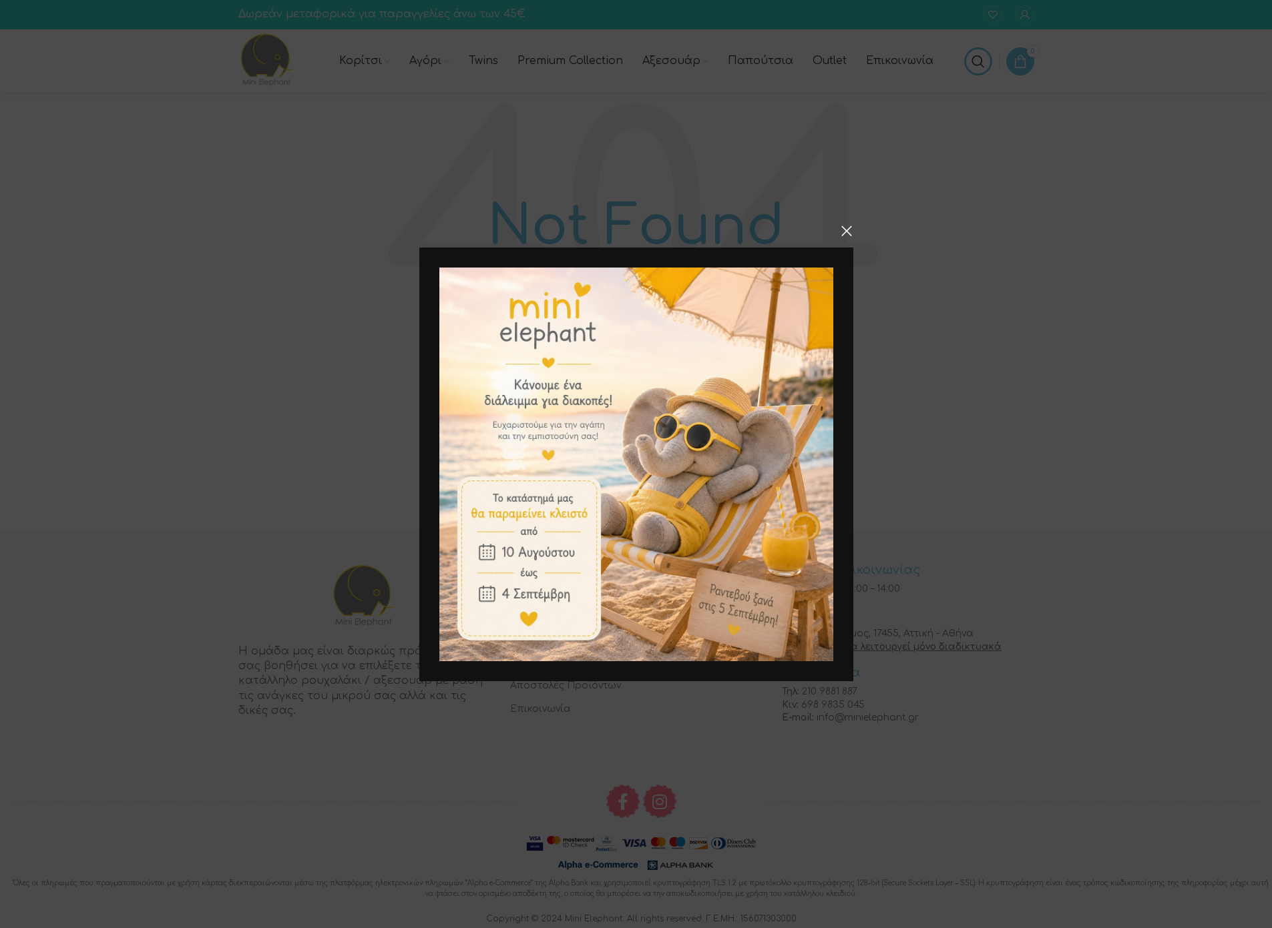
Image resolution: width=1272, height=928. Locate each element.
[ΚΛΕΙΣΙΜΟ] (846, 231)
